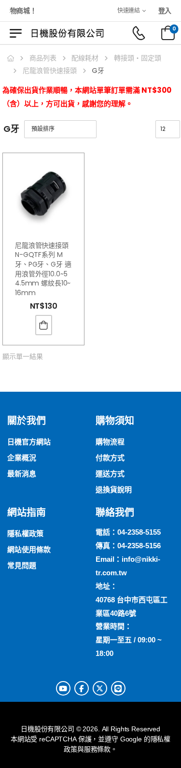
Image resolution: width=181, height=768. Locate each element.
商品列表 (42, 58)
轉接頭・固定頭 (137, 58)
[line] (118, 688)
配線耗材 (84, 58)
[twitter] (100, 688)
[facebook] (81, 688)
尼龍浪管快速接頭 (50, 70)
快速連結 (128, 10)
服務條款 (97, 749)
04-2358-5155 (139, 532)
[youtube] (63, 688)
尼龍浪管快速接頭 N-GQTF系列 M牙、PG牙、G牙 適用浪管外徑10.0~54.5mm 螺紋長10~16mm (43, 269)
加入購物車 (43, 325)
